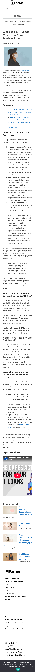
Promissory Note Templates (14, 629)
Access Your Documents (13, 578)
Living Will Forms (11, 646)
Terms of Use (9, 587)
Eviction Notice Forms (12, 643)
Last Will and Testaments (13, 649)
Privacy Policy (9, 593)
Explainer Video (13, 127)
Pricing (7, 584)
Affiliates (8, 599)
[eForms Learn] (18, 2)
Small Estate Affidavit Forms (15, 655)
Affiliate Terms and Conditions (15, 596)
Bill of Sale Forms (11, 617)
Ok (18, 669)
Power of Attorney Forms (13, 652)
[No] (33, 666)
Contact (7, 602)
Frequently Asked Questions (14, 581)
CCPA (6, 590)
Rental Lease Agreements (14, 620)
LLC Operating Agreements (14, 623)
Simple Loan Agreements (13, 626)
